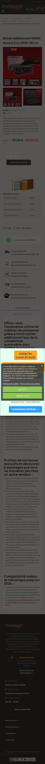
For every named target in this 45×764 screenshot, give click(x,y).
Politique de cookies (11, 384)
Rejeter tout (22, 396)
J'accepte (22, 389)
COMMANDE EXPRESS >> (25, 409)
